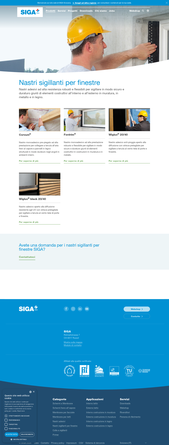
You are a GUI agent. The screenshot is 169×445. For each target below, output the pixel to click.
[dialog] (19, 416)
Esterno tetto (92, 408)
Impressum (71, 443)
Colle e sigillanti (60, 430)
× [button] (33, 392)
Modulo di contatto (73, 345)
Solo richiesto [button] (27, 434)
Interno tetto (92, 403)
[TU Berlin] (129, 371)
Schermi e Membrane (63, 403)
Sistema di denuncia (95, 443)
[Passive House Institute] (114, 371)
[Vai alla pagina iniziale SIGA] (30, 12)
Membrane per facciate (63, 412)
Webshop (135, 309)
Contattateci (27, 256)
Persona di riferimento (130, 416)
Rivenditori (125, 412)
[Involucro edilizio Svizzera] (69, 371)
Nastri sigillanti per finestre (65, 425)
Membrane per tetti (62, 416)
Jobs (36, 443)
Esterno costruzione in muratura (101, 416)
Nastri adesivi (59, 421)
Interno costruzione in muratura (100, 412)
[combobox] (30, 392)
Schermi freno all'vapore (64, 408)
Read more (21, 411)
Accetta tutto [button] (11, 434)
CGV (81, 443)
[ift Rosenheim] (84, 371)
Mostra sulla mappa (73, 342)
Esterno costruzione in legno (99, 425)
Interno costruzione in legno (99, 421)
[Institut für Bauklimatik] (99, 371)
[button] (66, 308)
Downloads (125, 403)
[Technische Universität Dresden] (144, 371)
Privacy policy (57, 443)
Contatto (135, 316)
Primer (56, 434)
